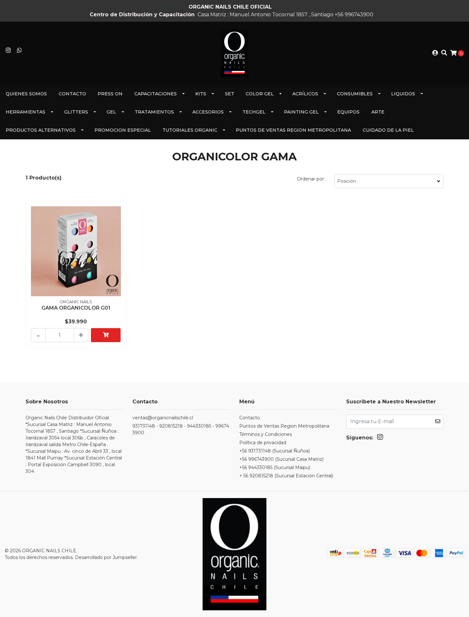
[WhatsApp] (19, 51)
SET (229, 94)
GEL (111, 112)
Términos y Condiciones (265, 434)
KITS (200, 94)
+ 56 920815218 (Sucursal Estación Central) (286, 476)
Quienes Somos (26, 94)
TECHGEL (253, 112)
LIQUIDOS (403, 94)
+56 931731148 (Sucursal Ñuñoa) (274, 451)
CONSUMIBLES (355, 94)
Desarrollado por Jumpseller (106, 557)
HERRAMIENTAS (25, 112)
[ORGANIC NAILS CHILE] (234, 53)
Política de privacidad (262, 442)
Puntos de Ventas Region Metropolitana (293, 130)
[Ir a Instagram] (8, 51)
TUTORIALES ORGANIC (189, 130)
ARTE (377, 112)
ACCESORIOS (208, 112)
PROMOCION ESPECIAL (122, 130)
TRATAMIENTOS (154, 112)
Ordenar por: (311, 179)
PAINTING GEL (301, 112)
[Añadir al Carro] (106, 335)
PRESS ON (110, 94)
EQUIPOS (348, 112)
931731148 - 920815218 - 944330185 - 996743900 (180, 429)
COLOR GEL (260, 94)
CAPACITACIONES (155, 94)
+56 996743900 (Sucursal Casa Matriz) (281, 459)
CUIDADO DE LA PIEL (388, 130)
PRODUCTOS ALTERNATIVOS (41, 130)
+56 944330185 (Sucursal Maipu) (274, 467)
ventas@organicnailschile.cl (162, 418)
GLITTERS (76, 112)
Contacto (72, 94)
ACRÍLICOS (305, 94)
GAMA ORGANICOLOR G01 (75, 308)
